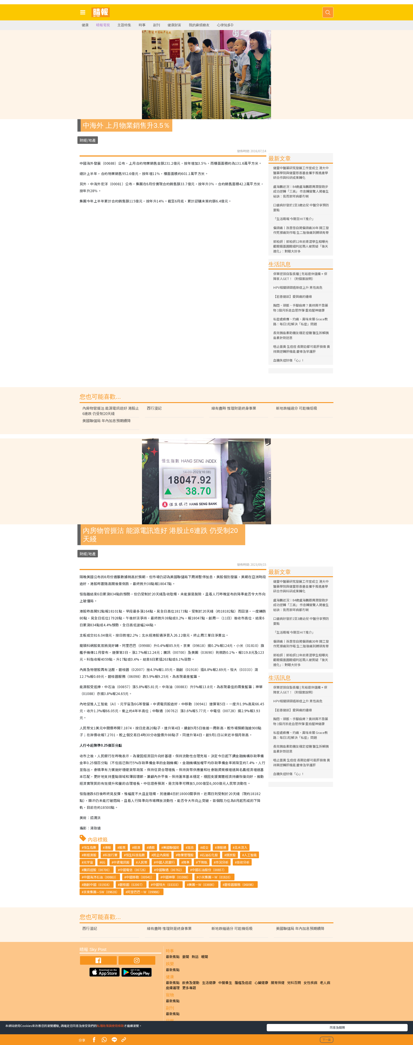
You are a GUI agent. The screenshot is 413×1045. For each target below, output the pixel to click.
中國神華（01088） (176, 877)
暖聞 (204, 956)
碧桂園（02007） (132, 884)
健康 (85, 25)
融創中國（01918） (97, 884)
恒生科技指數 (135, 855)
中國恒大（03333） (166, 884)
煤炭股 (231, 855)
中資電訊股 (121, 862)
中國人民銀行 (165, 862)
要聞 (185, 956)
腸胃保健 (278, 982)
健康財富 (174, 25)
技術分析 (243, 862)
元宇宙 (88, 862)
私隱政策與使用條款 (110, 1026)
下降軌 (202, 862)
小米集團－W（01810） (215, 877)
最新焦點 (173, 956)
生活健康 (209, 982)
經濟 (137, 847)
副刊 (156, 25)
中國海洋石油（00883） (100, 877)
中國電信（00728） (134, 869)
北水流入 (240, 847)
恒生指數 (89, 847)
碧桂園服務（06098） (240, 884)
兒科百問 (294, 982)
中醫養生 (225, 982)
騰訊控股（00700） (97, 869)
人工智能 (250, 855)
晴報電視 (103, 25)
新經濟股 (89, 855)
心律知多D (225, 25)
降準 (186, 862)
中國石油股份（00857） (209, 869)
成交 (205, 847)
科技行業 (111, 855)
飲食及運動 (190, 982)
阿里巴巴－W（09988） (144, 892)
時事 (142, 25)
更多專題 (189, 987)
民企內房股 (161, 855)
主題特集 (124, 25)
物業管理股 (185, 855)
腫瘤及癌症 (243, 982)
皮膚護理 (173, 987)
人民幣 (142, 862)
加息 (190, 847)
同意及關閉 (337, 1027)
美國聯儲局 (171, 847)
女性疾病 (310, 982)
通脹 (151, 847)
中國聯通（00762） (170, 869)
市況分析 (222, 862)
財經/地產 (88, 140)
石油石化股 (210, 855)
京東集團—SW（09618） (101, 892)
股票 (122, 847)
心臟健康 (261, 982)
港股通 (221, 847)
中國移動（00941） (140, 877)
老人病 (325, 982)
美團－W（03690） (202, 884)
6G (103, 862)
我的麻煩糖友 (199, 25)
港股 (108, 847)
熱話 (195, 956)
